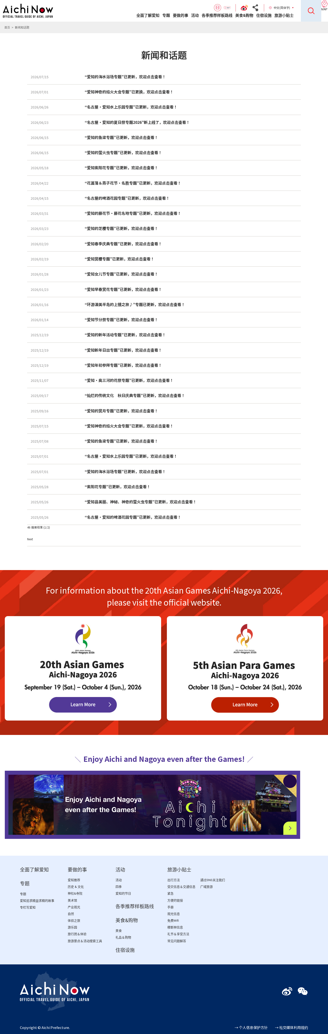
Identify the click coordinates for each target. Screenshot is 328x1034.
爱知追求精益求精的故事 (37, 900)
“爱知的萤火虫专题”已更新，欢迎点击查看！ (123, 152)
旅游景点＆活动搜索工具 (85, 941)
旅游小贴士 (284, 15)
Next (30, 539)
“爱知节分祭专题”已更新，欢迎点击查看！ (121, 319)
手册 (170, 907)
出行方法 (173, 880)
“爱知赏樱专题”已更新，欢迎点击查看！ (119, 259)
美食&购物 (244, 15)
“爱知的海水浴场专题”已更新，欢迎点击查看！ (125, 76)
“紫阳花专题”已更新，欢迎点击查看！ (118, 486)
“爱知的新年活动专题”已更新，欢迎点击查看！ (125, 334)
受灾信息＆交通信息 (181, 887)
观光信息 (173, 914)
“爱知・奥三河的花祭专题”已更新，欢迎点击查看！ (129, 380)
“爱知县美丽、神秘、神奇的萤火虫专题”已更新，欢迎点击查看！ (141, 502)
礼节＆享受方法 (178, 934)
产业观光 (74, 907)
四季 (118, 887)
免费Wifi (173, 920)
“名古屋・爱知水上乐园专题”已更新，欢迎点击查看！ (131, 107)
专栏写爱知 (28, 907)
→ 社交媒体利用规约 (291, 1027)
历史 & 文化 (76, 887)
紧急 (170, 893)
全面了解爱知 (147, 15)
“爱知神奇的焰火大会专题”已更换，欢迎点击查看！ (129, 92)
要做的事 (180, 15)
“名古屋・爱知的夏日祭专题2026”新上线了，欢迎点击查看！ (137, 122)
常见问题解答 (176, 941)
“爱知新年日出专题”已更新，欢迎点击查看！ (123, 350)
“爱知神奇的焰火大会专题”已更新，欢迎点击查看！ (129, 426)
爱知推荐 (74, 880)
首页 (7, 27)
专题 (166, 15)
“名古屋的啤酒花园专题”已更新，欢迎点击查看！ (127, 198)
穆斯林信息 (175, 927)
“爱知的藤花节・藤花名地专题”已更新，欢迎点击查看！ (133, 213)
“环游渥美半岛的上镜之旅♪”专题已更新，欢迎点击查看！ (135, 304)
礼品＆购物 (123, 937)
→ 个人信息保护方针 (251, 1027)
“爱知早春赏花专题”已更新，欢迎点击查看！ (123, 289)
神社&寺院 (75, 893)
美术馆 (72, 900)
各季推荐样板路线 (217, 15)
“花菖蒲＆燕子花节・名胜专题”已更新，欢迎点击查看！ (133, 183)
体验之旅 (74, 920)
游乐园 (72, 927)
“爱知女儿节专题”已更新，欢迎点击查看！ (121, 274)
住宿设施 (264, 15)
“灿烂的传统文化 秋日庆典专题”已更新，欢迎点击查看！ (135, 395)
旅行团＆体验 (77, 934)
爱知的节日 (123, 893)
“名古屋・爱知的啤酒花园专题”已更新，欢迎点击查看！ (133, 517)
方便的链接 (175, 900)
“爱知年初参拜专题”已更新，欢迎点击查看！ (123, 365)
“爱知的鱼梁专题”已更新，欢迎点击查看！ (121, 137)
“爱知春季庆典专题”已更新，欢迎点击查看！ (123, 243)
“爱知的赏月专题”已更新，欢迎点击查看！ (121, 411)
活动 (195, 15)
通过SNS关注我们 (212, 880)
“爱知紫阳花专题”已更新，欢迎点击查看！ (121, 167)
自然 (71, 914)
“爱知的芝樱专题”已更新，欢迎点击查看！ (121, 228)
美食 (118, 930)
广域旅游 (206, 887)
